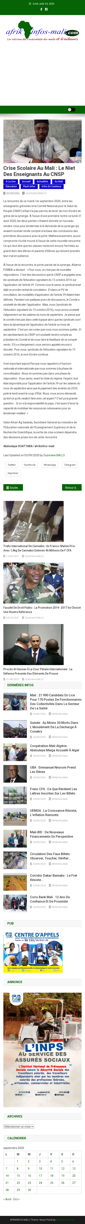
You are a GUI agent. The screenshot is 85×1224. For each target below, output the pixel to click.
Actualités (42, 181)
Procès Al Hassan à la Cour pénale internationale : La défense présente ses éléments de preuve (37, 671)
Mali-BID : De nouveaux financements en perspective (51, 834)
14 (7, 1175)
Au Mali (59, 181)
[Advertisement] (42, 78)
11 (51, 1168)
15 (18, 1175)
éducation (11, 186)
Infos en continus (51, 186)
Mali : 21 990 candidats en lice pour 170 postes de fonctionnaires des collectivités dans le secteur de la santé (56, 701)
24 (40, 1182)
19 (62, 1175)
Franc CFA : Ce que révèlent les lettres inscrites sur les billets (53, 791)
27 (74, 1182)
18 (51, 1175)
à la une (11, 181)
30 (29, 1190)
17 (40, 1175)
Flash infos (29, 186)
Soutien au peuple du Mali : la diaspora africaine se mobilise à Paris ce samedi (16, 487)
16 (29, 1175)
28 (7, 1190)
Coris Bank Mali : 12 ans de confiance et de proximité (50, 899)
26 (62, 1182)
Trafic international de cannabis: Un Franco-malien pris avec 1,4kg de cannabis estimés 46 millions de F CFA (39, 548)
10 (40, 1168)
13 (74, 1168)
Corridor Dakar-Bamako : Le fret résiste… (53, 878)
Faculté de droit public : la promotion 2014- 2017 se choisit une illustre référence (42, 610)
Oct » (16, 1199)
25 (51, 1182)
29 (18, 1190)
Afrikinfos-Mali (60, 714)
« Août (7, 1199)
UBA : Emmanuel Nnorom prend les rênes (53, 770)
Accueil (26, 181)
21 (7, 1182)
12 (62, 1168)
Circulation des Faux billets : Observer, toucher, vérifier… (50, 856)
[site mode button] (72, 110)
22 (18, 1182)
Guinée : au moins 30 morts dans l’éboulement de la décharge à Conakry (54, 727)
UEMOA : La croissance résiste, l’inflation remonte (53, 813)
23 (29, 1182)
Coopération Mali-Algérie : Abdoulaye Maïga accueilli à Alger (54, 748)
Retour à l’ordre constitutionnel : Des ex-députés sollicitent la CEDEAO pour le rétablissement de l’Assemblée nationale (73, 487)
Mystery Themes (65, 1219)
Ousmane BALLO (36, 193)
